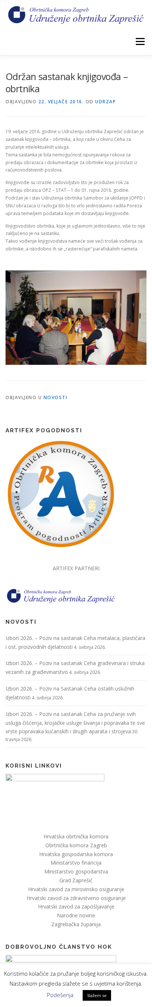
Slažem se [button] (97, 995)
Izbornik (140, 41)
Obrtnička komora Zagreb (76, 845)
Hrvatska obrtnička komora (76, 836)
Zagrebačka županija (76, 924)
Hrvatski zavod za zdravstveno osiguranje (76, 898)
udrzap (105, 101)
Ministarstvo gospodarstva (76, 871)
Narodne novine (76, 915)
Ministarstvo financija (76, 862)
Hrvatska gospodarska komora (76, 854)
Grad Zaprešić (76, 880)
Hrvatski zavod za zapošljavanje (76, 906)
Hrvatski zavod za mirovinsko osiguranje (76, 889)
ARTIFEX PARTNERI (76, 568)
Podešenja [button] (60, 995)
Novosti (56, 397)
